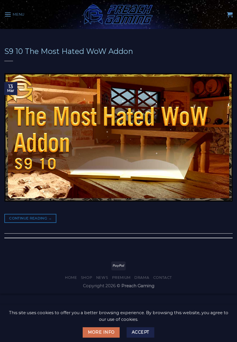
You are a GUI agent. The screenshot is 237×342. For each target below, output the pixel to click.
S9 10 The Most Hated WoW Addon (68, 51)
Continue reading (30, 218)
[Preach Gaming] (118, 14)
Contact (162, 277)
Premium (121, 277)
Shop (86, 277)
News (102, 277)
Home (71, 277)
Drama (141, 277)
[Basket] (230, 14)
